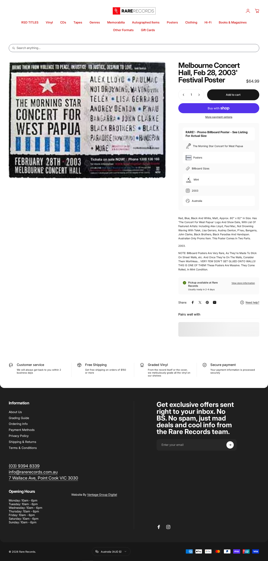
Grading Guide (19, 418)
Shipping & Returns (22, 442)
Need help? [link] (252, 302)
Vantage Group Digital (102, 494)
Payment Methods (22, 430)
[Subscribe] (230, 445)
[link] (43, 478)
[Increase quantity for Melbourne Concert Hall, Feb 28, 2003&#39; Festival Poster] (200, 95)
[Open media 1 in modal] (87, 120)
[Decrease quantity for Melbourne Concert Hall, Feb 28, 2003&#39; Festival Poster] (182, 95)
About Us (15, 412)
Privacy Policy (19, 436)
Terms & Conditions (23, 448)
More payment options (218, 116)
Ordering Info (18, 424)
